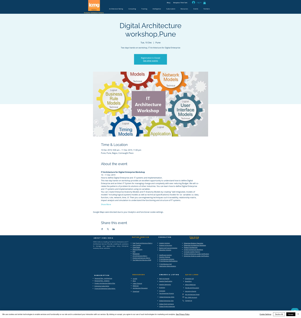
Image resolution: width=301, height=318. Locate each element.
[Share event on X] (108, 229)
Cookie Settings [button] (265, 314)
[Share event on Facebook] (102, 229)
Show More (106, 204)
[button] (204, 2)
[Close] (298, 314)
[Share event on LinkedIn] (114, 229)
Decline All (279, 314)
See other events (150, 60)
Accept (290, 314)
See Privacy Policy (183, 314)
